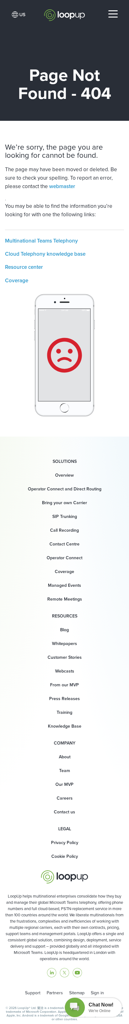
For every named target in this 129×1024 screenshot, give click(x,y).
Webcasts (64, 671)
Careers (65, 798)
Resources (64, 616)
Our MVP (64, 784)
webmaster (62, 186)
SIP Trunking (64, 516)
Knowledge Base (64, 726)
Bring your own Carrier (64, 502)
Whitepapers (64, 643)
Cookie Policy (64, 856)
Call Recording (64, 530)
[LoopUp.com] (64, 13)
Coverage (16, 280)
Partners (55, 993)
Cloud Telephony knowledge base (45, 254)
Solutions (65, 461)
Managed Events (64, 585)
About (64, 757)
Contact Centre (64, 544)
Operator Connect (64, 558)
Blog (64, 630)
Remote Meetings (64, 599)
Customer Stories (65, 657)
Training (64, 712)
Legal (64, 829)
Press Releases (64, 698)
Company (64, 743)
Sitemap (77, 993)
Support (32, 993)
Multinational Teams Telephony (41, 240)
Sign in (97, 993)
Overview (64, 475)
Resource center (24, 267)
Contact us (64, 812)
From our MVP (64, 685)
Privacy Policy (64, 842)
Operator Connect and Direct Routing (64, 489)
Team (64, 770)
